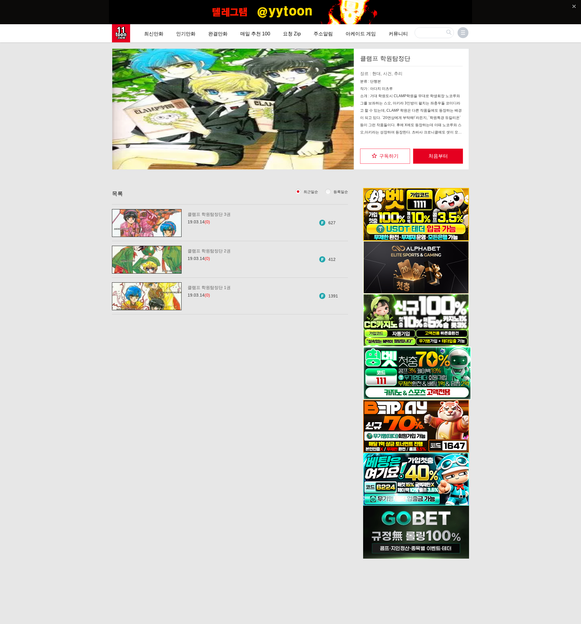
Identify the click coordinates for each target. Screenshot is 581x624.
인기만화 (185, 33)
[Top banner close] (574, 6)
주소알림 (323, 33)
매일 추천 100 (255, 33)
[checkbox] (385, 156)
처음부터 (438, 156)
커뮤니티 (398, 33)
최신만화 (153, 33)
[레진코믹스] (121, 33)
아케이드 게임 (361, 33)
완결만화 (218, 33)
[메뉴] (463, 33)
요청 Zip (292, 33)
